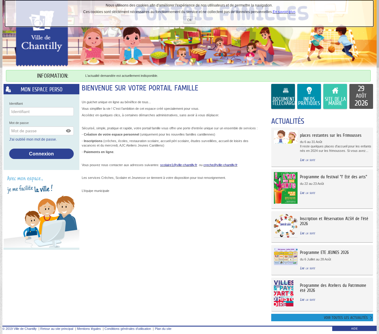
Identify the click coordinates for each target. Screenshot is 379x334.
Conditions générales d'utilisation (128, 328)
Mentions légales (89, 328)
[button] (69, 130)
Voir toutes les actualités (346, 317)
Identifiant (16, 103)
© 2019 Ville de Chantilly (19, 328)
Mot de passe (19, 123)
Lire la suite (307, 160)
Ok (191, 21)
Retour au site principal (56, 328)
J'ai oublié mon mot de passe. (33, 139)
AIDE (354, 328)
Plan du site (163, 328)
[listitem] (361, 96)
